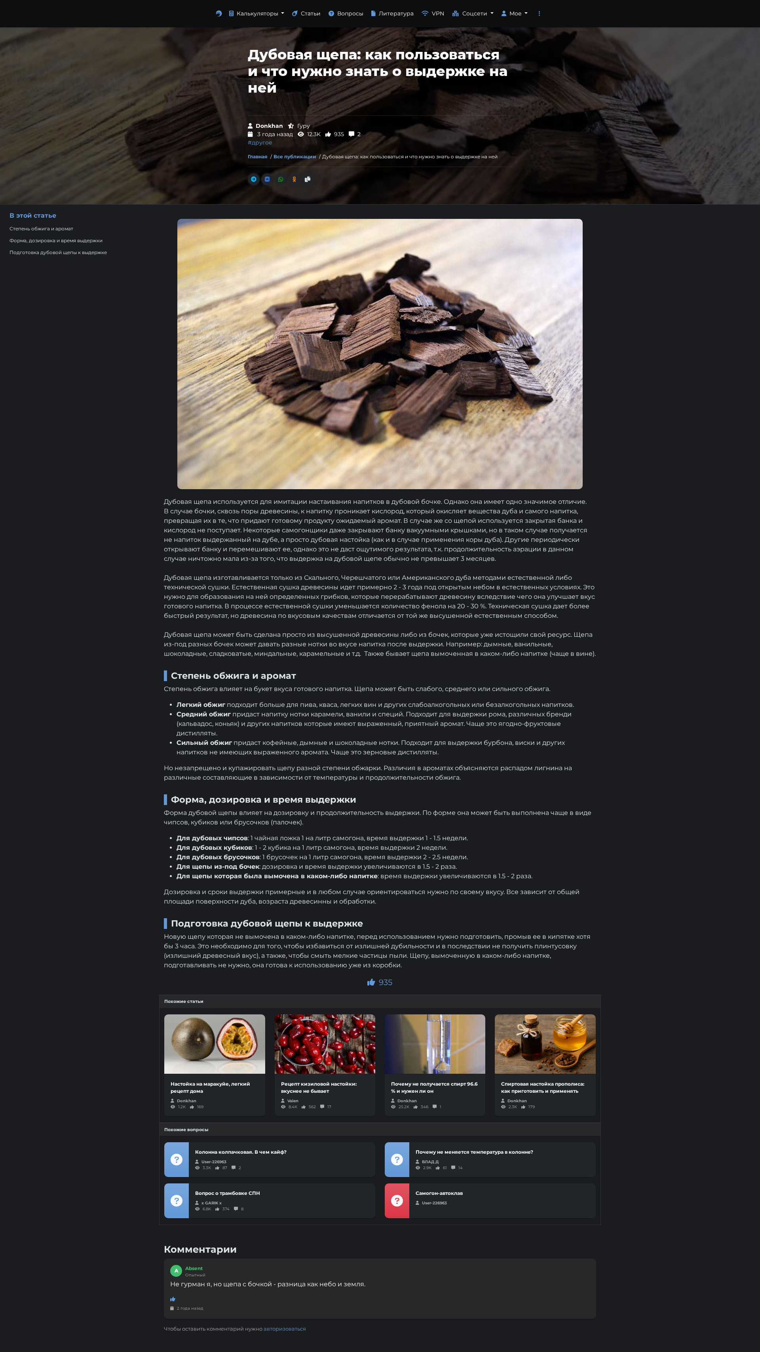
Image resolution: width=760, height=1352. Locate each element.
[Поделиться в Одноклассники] (294, 179)
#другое (260, 142)
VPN (438, 13)
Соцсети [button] (475, 13)
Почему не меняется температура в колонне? (474, 1152)
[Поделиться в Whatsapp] (281, 179)
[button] (539, 13)
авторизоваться (285, 1328)
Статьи (311, 13)
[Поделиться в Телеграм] (254, 179)
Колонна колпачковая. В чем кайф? (241, 1152)
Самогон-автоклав (439, 1193)
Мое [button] (516, 13)
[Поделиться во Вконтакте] (267, 179)
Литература (396, 13)
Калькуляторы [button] (258, 13)
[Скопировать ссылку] (308, 179)
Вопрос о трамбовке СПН (227, 1193)
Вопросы (350, 13)
